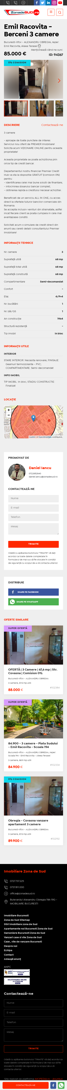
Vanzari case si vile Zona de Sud (23, 937)
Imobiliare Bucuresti (16, 916)
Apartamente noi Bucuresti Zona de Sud (28, 929)
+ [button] (9, 410)
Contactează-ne (52, 125)
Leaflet (32, 436)
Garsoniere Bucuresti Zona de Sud (24, 933)
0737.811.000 (15, 2)
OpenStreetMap (45, 436)
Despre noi (10, 946)
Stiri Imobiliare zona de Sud (20, 924)
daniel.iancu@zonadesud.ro (43, 477)
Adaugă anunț (12, 959)
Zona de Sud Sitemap (17, 920)
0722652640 (35, 474)
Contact (9, 955)
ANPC (7, 967)
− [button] (9, 415)
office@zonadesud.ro (23, 2)
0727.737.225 (8, 2)
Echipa (8, 950)
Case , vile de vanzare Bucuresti (23, 942)
